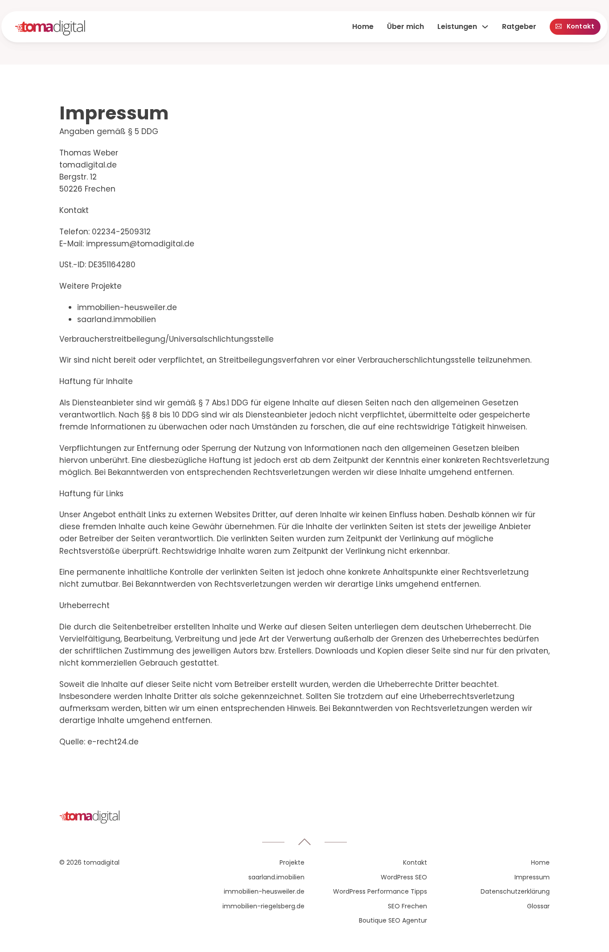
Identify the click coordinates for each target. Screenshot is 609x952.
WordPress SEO (404, 877)
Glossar (538, 906)
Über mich (405, 26)
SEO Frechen (407, 906)
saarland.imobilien (276, 877)
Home (363, 26)
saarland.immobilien (116, 319)
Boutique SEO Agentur (393, 920)
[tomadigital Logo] (50, 29)
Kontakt (581, 26)
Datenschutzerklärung (515, 891)
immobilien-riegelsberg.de (263, 906)
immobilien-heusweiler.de (127, 307)
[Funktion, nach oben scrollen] (304, 842)
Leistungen (457, 26)
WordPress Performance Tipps (380, 891)
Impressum (532, 877)
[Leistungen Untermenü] (485, 26)
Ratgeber (519, 26)
